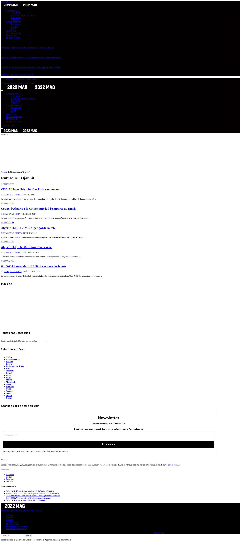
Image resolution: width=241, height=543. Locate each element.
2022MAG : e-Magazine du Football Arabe (22, 79)
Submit (28, 535)
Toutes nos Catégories (9, 341)
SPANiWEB (159, 533)
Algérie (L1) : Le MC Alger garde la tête (28, 227)
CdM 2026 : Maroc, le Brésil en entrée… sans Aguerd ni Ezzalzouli (30, 67)
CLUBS (14, 27)
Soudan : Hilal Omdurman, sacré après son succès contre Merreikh (31, 58)
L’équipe (9, 520)
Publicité (9, 517)
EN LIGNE (15, 18)
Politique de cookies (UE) (16, 529)
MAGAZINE (11, 36)
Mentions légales (12, 524)
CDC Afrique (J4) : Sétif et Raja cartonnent (30, 189)
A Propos (9, 515)
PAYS (13, 29)
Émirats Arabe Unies (15, 366)
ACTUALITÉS (12, 11)
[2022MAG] (31, 90)
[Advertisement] (76, 153)
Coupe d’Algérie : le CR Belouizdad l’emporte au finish (38, 208)
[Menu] (2, 90)
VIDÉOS (15, 20)
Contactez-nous (12, 522)
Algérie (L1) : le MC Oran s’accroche (26, 247)
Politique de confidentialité (16, 526)
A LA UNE (15, 13)
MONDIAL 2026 (13, 38)
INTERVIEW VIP (13, 33)
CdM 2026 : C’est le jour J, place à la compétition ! (26, 500)
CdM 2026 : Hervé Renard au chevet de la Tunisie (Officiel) (27, 48)
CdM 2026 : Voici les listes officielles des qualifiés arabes (28, 498)
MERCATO (11, 31)
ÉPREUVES (16, 24)
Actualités (7, 184)
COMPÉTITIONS (13, 22)
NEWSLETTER (7, 125)
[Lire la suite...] (173, 465)
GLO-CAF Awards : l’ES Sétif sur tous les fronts (33, 266)
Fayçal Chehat (12, 195)
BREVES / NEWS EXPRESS (23, 15)
